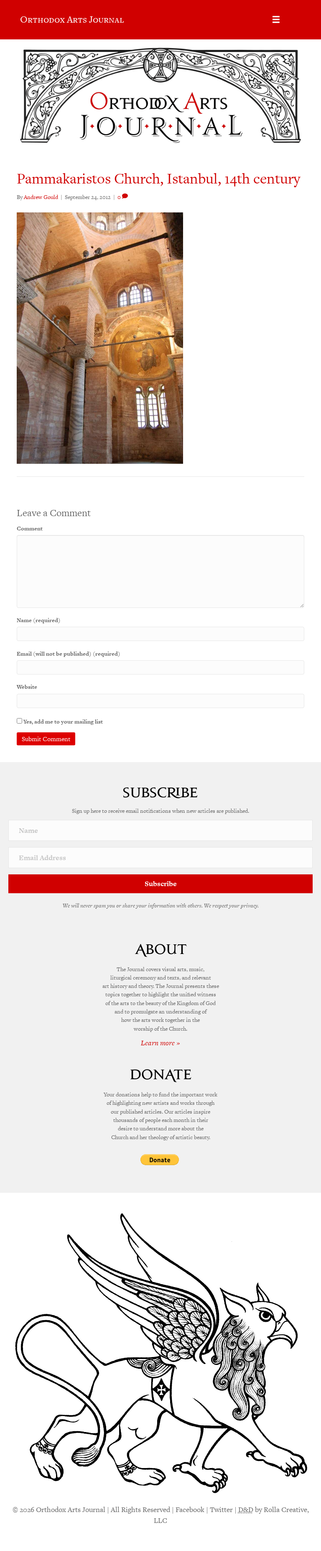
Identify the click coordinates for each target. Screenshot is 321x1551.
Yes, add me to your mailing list (62, 722)
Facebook (190, 1509)
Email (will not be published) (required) (68, 654)
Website (27, 687)
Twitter (221, 1509)
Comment (30, 529)
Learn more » (160, 1043)
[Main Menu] (276, 19)
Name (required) (39, 620)
